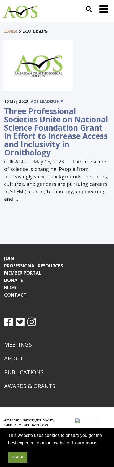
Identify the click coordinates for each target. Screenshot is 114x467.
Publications (23, 372)
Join (9, 258)
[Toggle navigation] (103, 9)
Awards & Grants (29, 386)
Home (10, 31)
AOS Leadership (47, 101)
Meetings (18, 344)
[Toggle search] (89, 9)
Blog (10, 287)
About (13, 358)
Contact (15, 295)
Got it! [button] (18, 457)
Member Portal (22, 273)
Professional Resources (33, 266)
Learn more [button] (84, 442)
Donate (13, 280)
